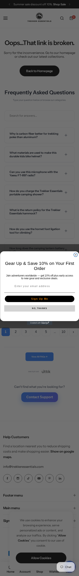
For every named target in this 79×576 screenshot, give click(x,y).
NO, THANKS (39, 308)
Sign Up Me (39, 298)
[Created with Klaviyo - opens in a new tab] (39, 323)
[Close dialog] (76, 255)
